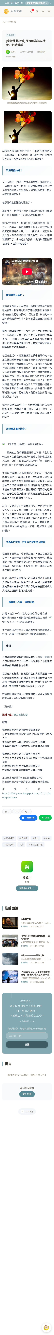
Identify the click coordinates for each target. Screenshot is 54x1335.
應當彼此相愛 (21, 714)
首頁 (4, 21)
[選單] (49, 11)
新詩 (47, 838)
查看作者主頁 (25, 888)
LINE (47, 817)
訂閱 (27, 1044)
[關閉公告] (50, 3)
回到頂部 (29, 1111)
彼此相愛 (9, 838)
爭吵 (35, 838)
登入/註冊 (27, 1094)
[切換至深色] (43, 11)
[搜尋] (37, 11)
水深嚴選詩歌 (35, 844)
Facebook (30, 817)
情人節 (23, 838)
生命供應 (12, 21)
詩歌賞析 (9, 844)
